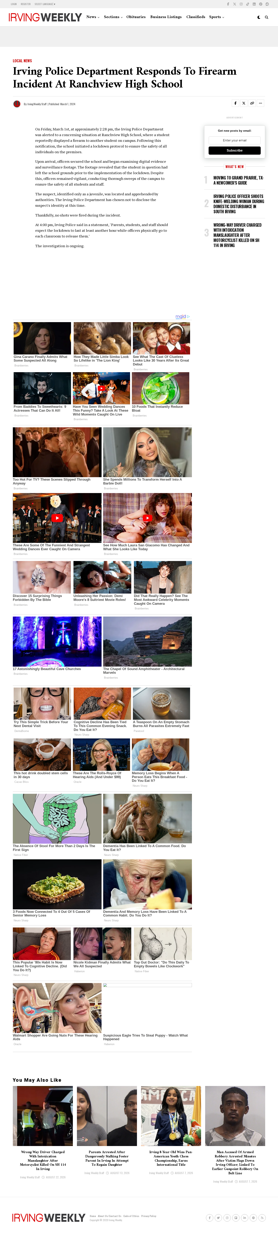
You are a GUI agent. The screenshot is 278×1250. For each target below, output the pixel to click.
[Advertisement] (139, 36)
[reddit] (267, 4)
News (91, 17)
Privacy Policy (148, 1216)
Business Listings (166, 17)
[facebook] (228, 4)
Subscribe (235, 150)
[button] (238, 104)
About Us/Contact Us (109, 1216)
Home (93, 1216)
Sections (111, 17)
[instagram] (241, 4)
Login (14, 4)
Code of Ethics (131, 1216)
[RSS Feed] (262, 1218)
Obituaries (136, 17)
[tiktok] (248, 4)
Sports (215, 17)
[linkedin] (254, 4)
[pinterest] (261, 4)
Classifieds (195, 17)
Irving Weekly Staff (30, 1177)
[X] (235, 4)
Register (26, 4)
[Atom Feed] (253, 1218)
